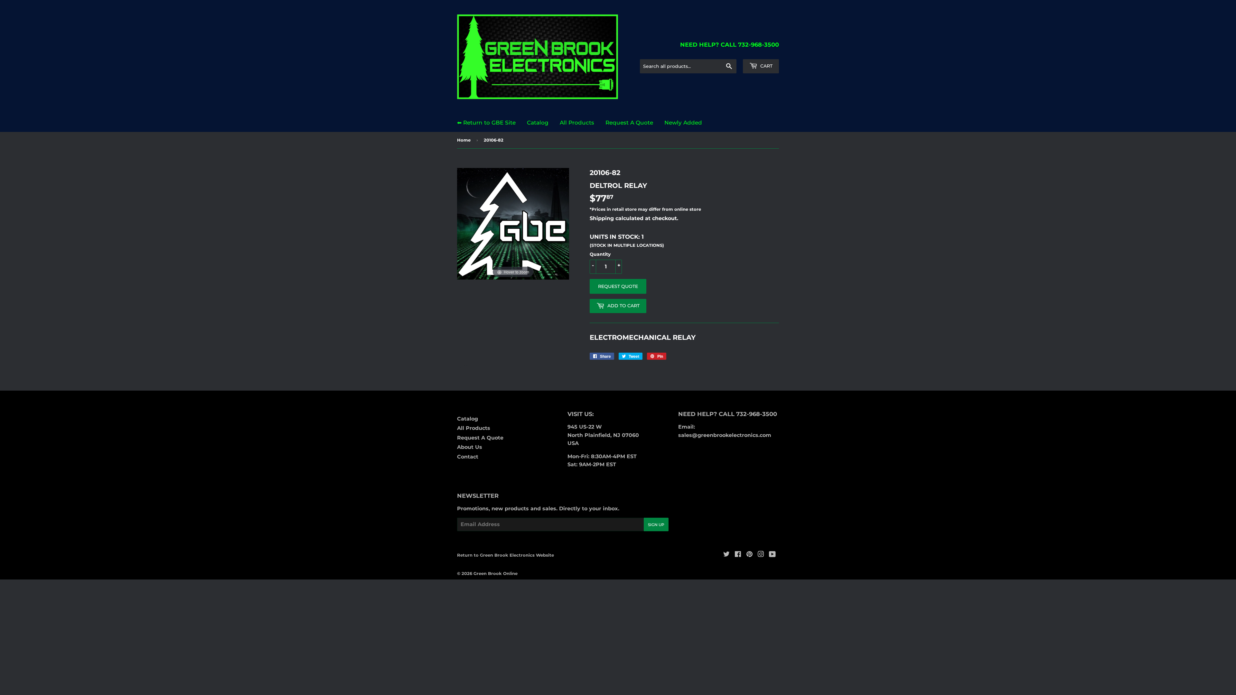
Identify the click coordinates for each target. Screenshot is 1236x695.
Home (464, 140)
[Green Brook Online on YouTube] (772, 555)
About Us (469, 447)
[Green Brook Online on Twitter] (726, 555)
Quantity (600, 254)
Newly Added (683, 122)
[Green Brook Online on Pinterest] (749, 555)
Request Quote (618, 286)
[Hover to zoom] (513, 223)
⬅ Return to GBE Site (486, 122)
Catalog (537, 122)
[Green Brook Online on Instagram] (761, 555)
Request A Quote (629, 122)
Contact (467, 457)
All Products (577, 122)
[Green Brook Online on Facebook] (738, 555)
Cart (765, 66)
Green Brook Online (495, 573)
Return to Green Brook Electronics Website (505, 555)
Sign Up (656, 524)
